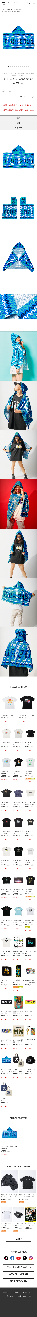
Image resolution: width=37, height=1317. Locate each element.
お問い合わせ (9, 1296)
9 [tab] (24, 66)
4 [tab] (14, 66)
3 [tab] (12, 66)
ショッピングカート (33, 3)
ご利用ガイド (6, 1292)
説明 (18, 118)
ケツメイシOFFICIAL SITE (18, 1266)
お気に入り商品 (29, 3)
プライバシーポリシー (28, 1292)
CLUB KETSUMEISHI (19, 1273)
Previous (3, 40)
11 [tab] (28, 66)
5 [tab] (16, 66)
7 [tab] (20, 66)
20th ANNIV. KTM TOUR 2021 (14, 9)
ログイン (8, 3)
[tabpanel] (18, 39)
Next (33, 40)
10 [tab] (26, 66)
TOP (3, 9)
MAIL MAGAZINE (18, 1280)
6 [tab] (18, 66)
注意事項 (18, 128)
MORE (18, 1239)
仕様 (18, 123)
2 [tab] (10, 66)
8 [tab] (22, 66)
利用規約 (16, 1292)
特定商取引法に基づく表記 (23, 1296)
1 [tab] (8, 66)
